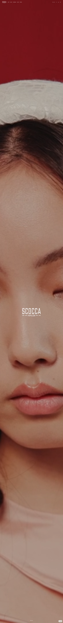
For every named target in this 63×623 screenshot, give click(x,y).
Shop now (31, 620)
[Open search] (57, 2)
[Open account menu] (58, 2)
